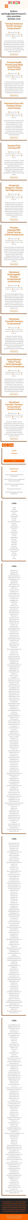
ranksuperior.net (14, 1171)
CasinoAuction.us (14, 970)
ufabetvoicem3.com (14, 698)
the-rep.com (14, 892)
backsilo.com (14, 1142)
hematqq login (18, 1209)
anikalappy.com (14, 707)
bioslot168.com (14, 827)
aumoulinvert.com (14, 976)
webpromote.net (14, 941)
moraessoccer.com (14, 916)
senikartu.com (14, 1047)
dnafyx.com (14, 616)
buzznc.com (14, 806)
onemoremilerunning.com (14, 1101)
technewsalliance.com (14, 722)
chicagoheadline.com (14, 579)
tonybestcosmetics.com (14, 804)
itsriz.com (14, 1054)
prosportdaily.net (14, 745)
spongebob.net (14, 1068)
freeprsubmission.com (14, 757)
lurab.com (14, 822)
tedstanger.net (14, 726)
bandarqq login (10, 1203)
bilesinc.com (14, 902)
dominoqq (14, 514)
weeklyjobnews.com (14, 1166)
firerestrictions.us (14, 930)
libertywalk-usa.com (14, 845)
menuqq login (6, 1202)
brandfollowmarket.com (14, 1164)
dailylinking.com (14, 614)
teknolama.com (14, 1082)
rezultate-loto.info (14, 682)
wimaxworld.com (14, 925)
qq (14, 556)
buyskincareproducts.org (14, 1000)
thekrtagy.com (14, 787)
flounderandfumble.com (14, 715)
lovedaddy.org (14, 1131)
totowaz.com (14, 1161)
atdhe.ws (14, 955)
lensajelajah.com (14, 600)
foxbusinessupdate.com (14, 1129)
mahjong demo (14, 537)
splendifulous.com (14, 684)
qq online (14, 518)
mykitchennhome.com (14, 974)
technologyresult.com (14, 628)
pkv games (14, 555)
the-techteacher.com (14, 794)
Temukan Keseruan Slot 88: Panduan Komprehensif (14, 26)
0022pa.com (14, 899)
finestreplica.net (14, 714)
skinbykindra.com (14, 810)
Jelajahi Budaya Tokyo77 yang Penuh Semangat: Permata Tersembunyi (14, 363)
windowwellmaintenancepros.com (14, 1191)
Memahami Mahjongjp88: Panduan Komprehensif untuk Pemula (14, 277)
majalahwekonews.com (14, 1026)
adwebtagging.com (14, 1170)
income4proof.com (14, 596)
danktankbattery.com (14, 1122)
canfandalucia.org (14, 780)
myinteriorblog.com (14, 761)
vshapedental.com (14, 778)
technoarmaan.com (14, 801)
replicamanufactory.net (14, 680)
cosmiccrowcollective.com (14, 1061)
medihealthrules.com (14, 775)
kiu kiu (14, 513)
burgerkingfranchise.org (14, 1077)
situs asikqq (14, 541)
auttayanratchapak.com (14, 1072)
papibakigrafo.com (14, 981)
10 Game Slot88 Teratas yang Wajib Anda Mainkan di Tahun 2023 (14, 66)
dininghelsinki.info (14, 708)
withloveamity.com (14, 621)
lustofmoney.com (14, 1184)
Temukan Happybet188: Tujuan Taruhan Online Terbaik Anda (14, 231)
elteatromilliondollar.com (14, 1075)
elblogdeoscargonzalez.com (14, 939)
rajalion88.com (14, 582)
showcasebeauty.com (14, 881)
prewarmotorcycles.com (14, 874)
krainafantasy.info (14, 1044)
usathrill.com (14, 776)
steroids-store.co (14, 942)
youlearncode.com (14, 623)
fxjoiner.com (14, 808)
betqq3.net (14, 967)
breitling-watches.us (14, 860)
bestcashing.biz (14, 928)
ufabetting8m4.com (14, 689)
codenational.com (14, 813)
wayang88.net (14, 701)
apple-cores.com (14, 990)
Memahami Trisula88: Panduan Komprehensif (14, 321)
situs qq (14, 530)
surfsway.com (14, 642)
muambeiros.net (14, 934)
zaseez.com (14, 588)
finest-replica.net (14, 742)
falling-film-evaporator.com (14, 1149)
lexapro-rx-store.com (14, 998)
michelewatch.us (14, 857)
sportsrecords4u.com (14, 686)
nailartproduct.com (14, 644)
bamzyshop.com (14, 766)
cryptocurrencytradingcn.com (14, 1159)
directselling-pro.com (14, 818)
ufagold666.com (14, 759)
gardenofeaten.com (14, 1098)
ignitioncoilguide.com (14, 824)
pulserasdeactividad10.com (14, 991)
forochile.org (14, 918)
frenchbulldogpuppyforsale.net (14, 1002)
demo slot (14, 539)
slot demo (14, 523)
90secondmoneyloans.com (14, 649)
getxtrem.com (14, 1110)
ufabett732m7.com (14, 752)
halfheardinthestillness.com (14, 958)
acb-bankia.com (14, 1136)
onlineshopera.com (14, 607)
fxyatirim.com (14, 624)
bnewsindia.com (14, 762)
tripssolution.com (14, 654)
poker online (14, 551)
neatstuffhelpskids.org (14, 914)
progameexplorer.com (14, 815)
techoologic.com (14, 771)
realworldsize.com (14, 1080)
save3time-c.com (14, 867)
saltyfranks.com (14, 893)
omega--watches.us (14, 859)
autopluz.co (14, 866)
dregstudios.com (14, 913)
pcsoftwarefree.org (14, 612)
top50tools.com (14, 890)
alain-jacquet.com (14, 1063)
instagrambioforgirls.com (14, 1105)
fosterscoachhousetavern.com (14, 1087)
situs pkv (14, 520)
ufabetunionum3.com (14, 691)
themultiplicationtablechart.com (14, 1005)
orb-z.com (14, 1086)
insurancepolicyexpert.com (14, 883)
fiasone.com (14, 1121)
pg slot (17, 1207)
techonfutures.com (14, 769)
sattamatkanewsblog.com (14, 1157)
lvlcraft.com (14, 647)
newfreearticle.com (14, 1094)
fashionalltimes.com (14, 797)
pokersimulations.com (14, 679)
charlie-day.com (14, 1126)
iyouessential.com (14, 619)
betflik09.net (14, 602)
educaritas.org (14, 598)
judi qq (14, 507)
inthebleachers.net (14, 997)
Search (14, 450)
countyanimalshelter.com (14, 1168)
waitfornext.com (14, 733)
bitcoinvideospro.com (14, 1059)
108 (12, 445)
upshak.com (14, 1140)
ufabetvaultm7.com (14, 694)
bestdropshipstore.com (14, 638)
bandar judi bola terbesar (14, 521)
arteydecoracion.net (14, 944)
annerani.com (14, 895)
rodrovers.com (14, 652)
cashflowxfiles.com (14, 1107)
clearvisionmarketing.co (14, 735)
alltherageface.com (14, 811)
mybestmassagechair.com (14, 960)
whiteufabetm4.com (14, 705)
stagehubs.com (14, 570)
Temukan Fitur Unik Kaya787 (14, 146)
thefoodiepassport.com (14, 977)
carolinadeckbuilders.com (14, 886)
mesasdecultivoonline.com (14, 1089)
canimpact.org (14, 984)
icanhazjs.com (14, 983)
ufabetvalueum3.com (14, 693)
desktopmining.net (14, 995)
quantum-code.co (14, 736)
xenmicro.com (14, 605)
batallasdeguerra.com (14, 911)
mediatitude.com (14, 872)
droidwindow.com (14, 755)
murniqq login (9, 1209)
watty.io (14, 1051)
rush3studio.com (14, 1037)
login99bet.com (14, 574)
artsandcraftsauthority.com (14, 829)
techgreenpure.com (14, 637)
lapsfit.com (14, 673)
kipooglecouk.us (14, 972)
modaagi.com (14, 906)
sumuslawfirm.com (14, 1150)
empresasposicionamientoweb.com (14, 803)
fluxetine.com (14, 963)
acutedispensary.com (14, 1156)
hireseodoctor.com (14, 672)
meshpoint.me (14, 1066)
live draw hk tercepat (14, 549)
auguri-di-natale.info (14, 855)
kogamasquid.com (14, 1004)
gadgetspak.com (14, 668)
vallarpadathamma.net (14, 1079)
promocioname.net (14, 923)
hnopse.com (14, 1180)
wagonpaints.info (14, 731)
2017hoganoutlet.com (14, 1028)
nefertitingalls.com (14, 593)
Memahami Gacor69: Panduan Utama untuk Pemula (14, 105)
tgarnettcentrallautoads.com (14, 862)
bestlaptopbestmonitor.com (14, 948)
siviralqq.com (14, 1143)
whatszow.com (14, 631)
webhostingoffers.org (14, 630)
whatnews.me (14, 738)
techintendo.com (14, 635)
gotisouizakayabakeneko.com (14, 1065)
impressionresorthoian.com (14, 1145)
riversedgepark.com (14, 586)
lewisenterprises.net (14, 610)
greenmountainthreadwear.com (14, 1154)
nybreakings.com (14, 783)
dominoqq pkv (14, 511)
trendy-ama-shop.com (14, 750)
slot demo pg (14, 548)
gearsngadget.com (14, 670)
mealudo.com (14, 1124)
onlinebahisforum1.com (14, 577)
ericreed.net (14, 962)
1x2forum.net (14, 572)
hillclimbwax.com (14, 1178)
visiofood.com (14, 754)
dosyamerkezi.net (14, 878)
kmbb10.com (14, 1108)
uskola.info (14, 729)
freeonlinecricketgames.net (14, 927)
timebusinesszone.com (14, 1185)
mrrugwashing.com (14, 1135)
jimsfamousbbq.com (14, 843)
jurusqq (14, 509)
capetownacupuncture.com (14, 1058)
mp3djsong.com (14, 850)
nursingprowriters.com (14, 1152)
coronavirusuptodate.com (14, 665)
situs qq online (21, 1211)
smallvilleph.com (14, 907)
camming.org (14, 581)
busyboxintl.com (14, 1070)
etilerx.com (14, 712)
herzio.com (14, 1040)
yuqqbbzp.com (14, 661)
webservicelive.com (14, 831)
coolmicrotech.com (14, 790)
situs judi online (14, 532)
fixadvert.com (14, 864)
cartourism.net (14, 988)
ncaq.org (14, 603)
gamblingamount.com (14, 1177)
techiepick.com (14, 764)
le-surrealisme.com (14, 879)
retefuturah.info (14, 719)
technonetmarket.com (14, 724)
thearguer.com (14, 1115)
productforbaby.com (14, 1084)
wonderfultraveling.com (14, 921)
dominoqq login (20, 1203)
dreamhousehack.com (14, 792)
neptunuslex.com (14, 853)
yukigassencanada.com (14, 658)
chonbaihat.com (14, 937)
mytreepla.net (14, 677)
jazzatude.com (14, 897)
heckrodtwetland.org (14, 956)
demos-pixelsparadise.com (14, 871)
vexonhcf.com (14, 869)
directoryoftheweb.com (14, 1033)
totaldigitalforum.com (14, 799)
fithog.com (14, 946)
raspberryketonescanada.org (14, 773)
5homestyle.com (14, 1012)
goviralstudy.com (14, 986)
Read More (14, 54)
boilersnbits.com (14, 1091)
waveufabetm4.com (14, 700)
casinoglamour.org (14, 1007)
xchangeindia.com (14, 789)
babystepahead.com (14, 1173)
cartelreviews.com (14, 640)
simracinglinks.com (14, 876)
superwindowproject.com (14, 979)
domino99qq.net (14, 1032)
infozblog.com (14, 935)
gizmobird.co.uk (14, 848)
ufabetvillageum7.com (14, 696)
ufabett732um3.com (14, 728)
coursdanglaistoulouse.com (14, 852)
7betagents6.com (14, 663)
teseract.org (14, 748)
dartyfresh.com (14, 609)
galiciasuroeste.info (14, 909)
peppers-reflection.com (14, 1187)
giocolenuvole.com (14, 617)
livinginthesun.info (14, 1053)
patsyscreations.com (14, 595)
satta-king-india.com (14, 656)
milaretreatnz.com (14, 904)
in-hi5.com (14, 1042)
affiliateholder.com (14, 1192)
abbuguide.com (14, 626)
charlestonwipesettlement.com (14, 1163)
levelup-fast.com (14, 675)
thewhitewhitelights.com (14, 953)
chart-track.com (14, 920)
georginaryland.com (14, 949)
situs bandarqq (14, 516)
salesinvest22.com (14, 747)
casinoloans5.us (14, 969)
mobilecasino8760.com (14, 965)
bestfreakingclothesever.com (14, 1147)
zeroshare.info (14, 900)
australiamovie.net (14, 846)
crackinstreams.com (14, 666)
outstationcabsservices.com (14, 785)
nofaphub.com (14, 591)
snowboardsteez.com (14, 1103)
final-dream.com (14, 740)
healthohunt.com (14, 717)
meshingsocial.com (14, 1114)
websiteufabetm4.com (14, 703)
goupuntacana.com (14, 584)
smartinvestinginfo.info (14, 721)
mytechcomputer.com (14, 825)
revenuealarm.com (14, 820)
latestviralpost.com (14, 1093)
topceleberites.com (14, 687)
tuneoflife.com (14, 1189)
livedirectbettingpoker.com (14, 1128)
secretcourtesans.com (14, 575)
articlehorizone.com (14, 659)
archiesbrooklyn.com (14, 932)
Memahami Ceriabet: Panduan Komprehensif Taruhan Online (14, 405)
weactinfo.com (14, 1112)
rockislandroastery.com (14, 817)
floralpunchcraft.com (14, 1119)
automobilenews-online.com (14, 796)
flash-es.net (14, 1138)
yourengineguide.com (14, 782)
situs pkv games (14, 527)
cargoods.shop (14, 1056)
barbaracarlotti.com (14, 993)
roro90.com (14, 1039)
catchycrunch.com (14, 589)
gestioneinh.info (14, 743)
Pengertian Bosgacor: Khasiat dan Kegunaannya (14, 187)
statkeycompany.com (14, 885)
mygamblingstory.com (14, 1025)
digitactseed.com (14, 645)
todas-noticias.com (14, 1046)
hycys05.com (14, 1100)
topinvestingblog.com (14, 888)
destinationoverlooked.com (14, 1175)
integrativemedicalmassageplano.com (14, 1133)
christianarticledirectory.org (14, 1011)
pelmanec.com (14, 1030)
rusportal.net (14, 1049)
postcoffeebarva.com (14, 1073)
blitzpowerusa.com (14, 1096)
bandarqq (14, 534)
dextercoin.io (14, 1009)
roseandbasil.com (14, 951)
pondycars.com (14, 768)
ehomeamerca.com (14, 633)
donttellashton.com (14, 1035)
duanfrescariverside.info (14, 710)
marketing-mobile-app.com (14, 1117)
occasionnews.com (14, 1182)
